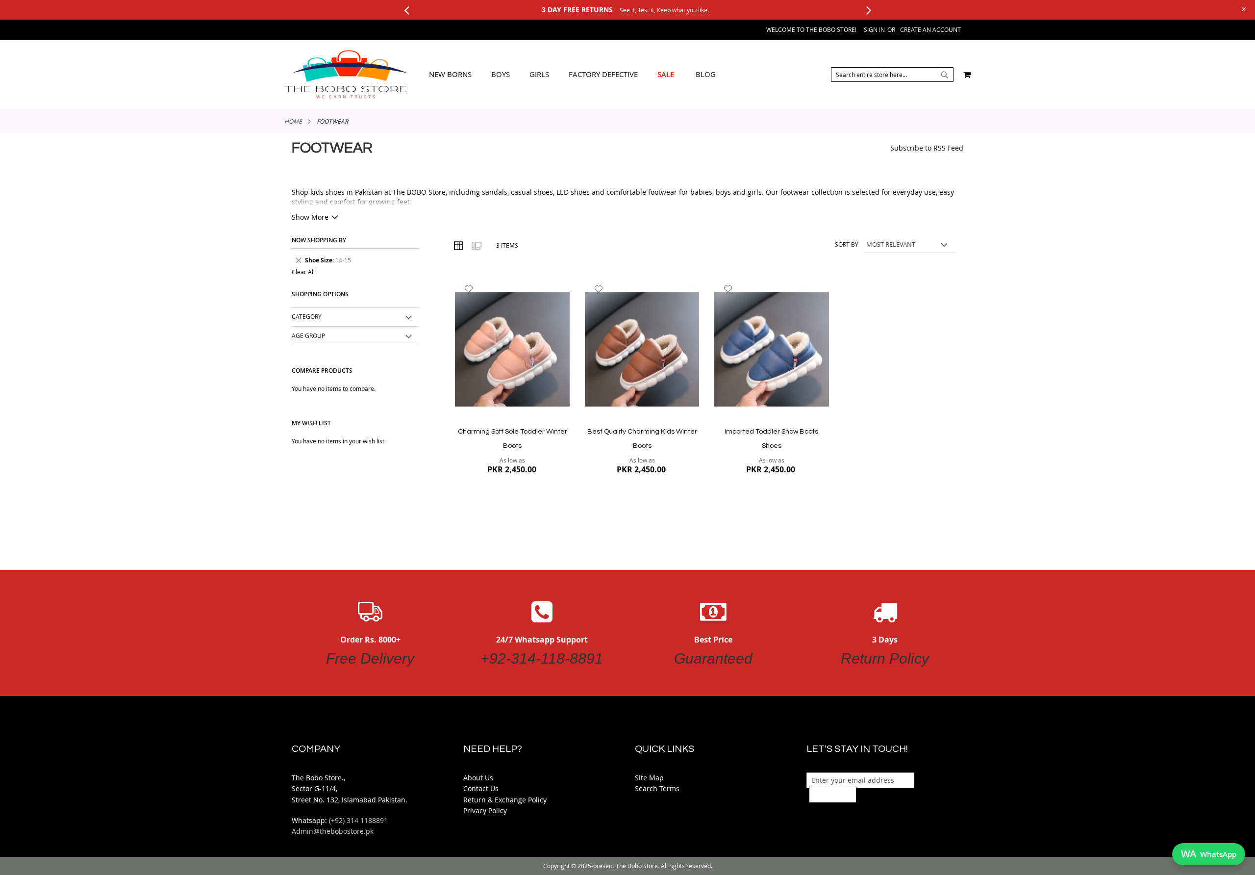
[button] (469, 289)
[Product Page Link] (512, 350)
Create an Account (930, 29)
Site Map (649, 777)
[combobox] (892, 74)
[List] (476, 245)
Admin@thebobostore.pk (333, 831)
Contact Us (481, 788)
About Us (478, 777)
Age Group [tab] (308, 335)
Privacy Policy (485, 810)
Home (293, 121)
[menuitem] (450, 74)
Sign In (874, 29)
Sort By (846, 244)
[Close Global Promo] (1243, 8)
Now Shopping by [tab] (319, 240)
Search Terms (657, 788)
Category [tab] (307, 316)
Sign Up (833, 794)
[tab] (572, 74)
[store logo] (345, 74)
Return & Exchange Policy (505, 799)
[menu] (572, 74)
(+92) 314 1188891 (358, 820)
